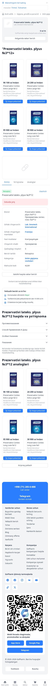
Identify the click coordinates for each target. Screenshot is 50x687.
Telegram (25, 496)
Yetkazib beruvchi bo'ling (34, 512)
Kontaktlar (31, 555)
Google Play (34, 643)
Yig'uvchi (9, 559)
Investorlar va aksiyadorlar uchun (35, 567)
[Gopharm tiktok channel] (7, 587)
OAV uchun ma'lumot (36, 558)
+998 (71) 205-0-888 (25, 486)
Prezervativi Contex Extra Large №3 (35, 87)
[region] (25, 167)
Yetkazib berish (11, 521)
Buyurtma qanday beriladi (13, 512)
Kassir (7, 556)
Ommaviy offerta (12, 536)
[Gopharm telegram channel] (7, 580)
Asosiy (6, 182)
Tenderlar (31, 524)
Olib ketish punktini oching (35, 519)
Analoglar (31, 182)
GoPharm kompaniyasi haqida (35, 550)
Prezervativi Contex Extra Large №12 (11, 87)
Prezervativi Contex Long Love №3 (35, 134)
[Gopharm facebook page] (14, 580)
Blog (7, 532)
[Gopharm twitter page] (14, 587)
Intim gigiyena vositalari (31, 259)
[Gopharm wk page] (29, 580)
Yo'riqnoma (18, 182)
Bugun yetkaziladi (14, 101)
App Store (15, 643)
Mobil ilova (9, 518)
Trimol (14, 7)
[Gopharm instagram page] (22, 580)
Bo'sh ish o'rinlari (12, 549)
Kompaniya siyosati (35, 562)
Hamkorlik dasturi (34, 531)
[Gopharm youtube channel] (36, 580)
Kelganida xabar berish (25, 38)
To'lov (7, 525)
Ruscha (35, 669)
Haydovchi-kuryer (12, 552)
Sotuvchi (8, 563)
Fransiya (28, 232)
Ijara (29, 527)
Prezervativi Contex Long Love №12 (11, 134)
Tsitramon (22, 7)
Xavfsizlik (9, 539)
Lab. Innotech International (23, 25)
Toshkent (15, 669)
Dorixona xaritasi (12, 528)
